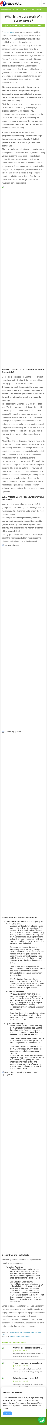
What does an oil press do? (25, 1378)
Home (3, 9)
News (9, 9)
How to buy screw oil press (20, 1336)
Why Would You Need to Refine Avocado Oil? (21, 1333)
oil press (28, 26)
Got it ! (7, 1413)
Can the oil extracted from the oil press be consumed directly (28, 1349)
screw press (9, 32)
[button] (41, 1419)
